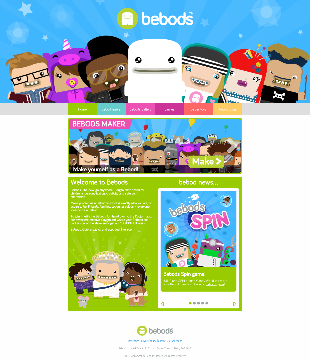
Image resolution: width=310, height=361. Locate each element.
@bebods (177, 341)
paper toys (198, 109)
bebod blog (227, 109)
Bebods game (215, 284)
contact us (164, 341)
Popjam (140, 216)
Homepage (133, 341)
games (170, 109)
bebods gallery (140, 109)
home (82, 109)
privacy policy (148, 341)
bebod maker (111, 109)
